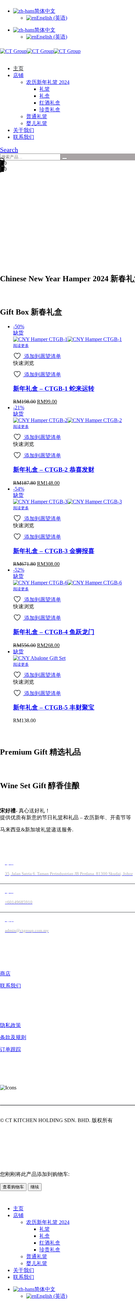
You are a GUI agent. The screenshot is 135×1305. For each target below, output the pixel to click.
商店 (5, 973)
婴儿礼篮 (36, 123)
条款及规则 (13, 1037)
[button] (2, 57)
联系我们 (23, 137)
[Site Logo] (40, 51)
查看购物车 (13, 1186)
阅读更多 (21, 345)
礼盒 (44, 96)
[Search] (64, 158)
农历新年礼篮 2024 (47, 82)
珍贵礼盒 (49, 109)
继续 (34, 1186)
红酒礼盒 (49, 103)
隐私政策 (10, 1025)
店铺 (18, 75)
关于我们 (23, 130)
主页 (18, 68)
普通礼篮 (36, 116)
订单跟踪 (10, 1049)
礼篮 (44, 89)
